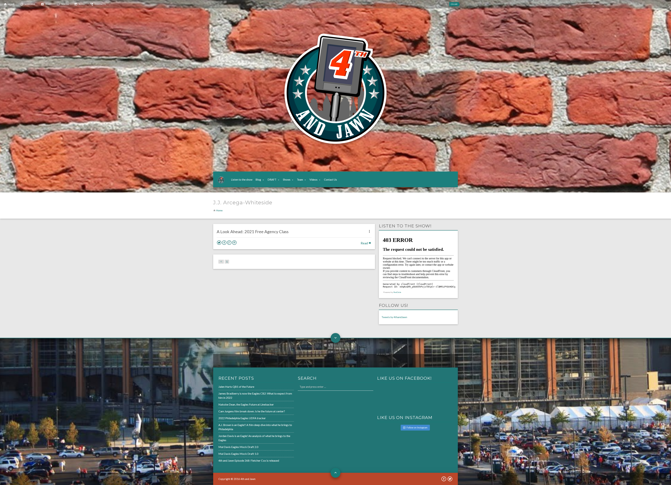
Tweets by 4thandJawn (394, 317)
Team (48, 4)
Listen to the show (241, 179)
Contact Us (330, 179)
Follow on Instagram (417, 427)
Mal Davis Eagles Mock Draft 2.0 (238, 446)
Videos (65, 4)
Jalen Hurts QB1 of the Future (236, 386)
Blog (82, 4)
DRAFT (272, 179)
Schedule (30, 4)
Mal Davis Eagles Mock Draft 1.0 (238, 453)
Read (364, 243)
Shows (286, 179)
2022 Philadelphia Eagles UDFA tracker (242, 418)
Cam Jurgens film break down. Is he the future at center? (251, 411)
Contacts (100, 4)
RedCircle (397, 292)
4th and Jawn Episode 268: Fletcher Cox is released (248, 460)
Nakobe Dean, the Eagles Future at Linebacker (246, 404)
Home (11, 4)
